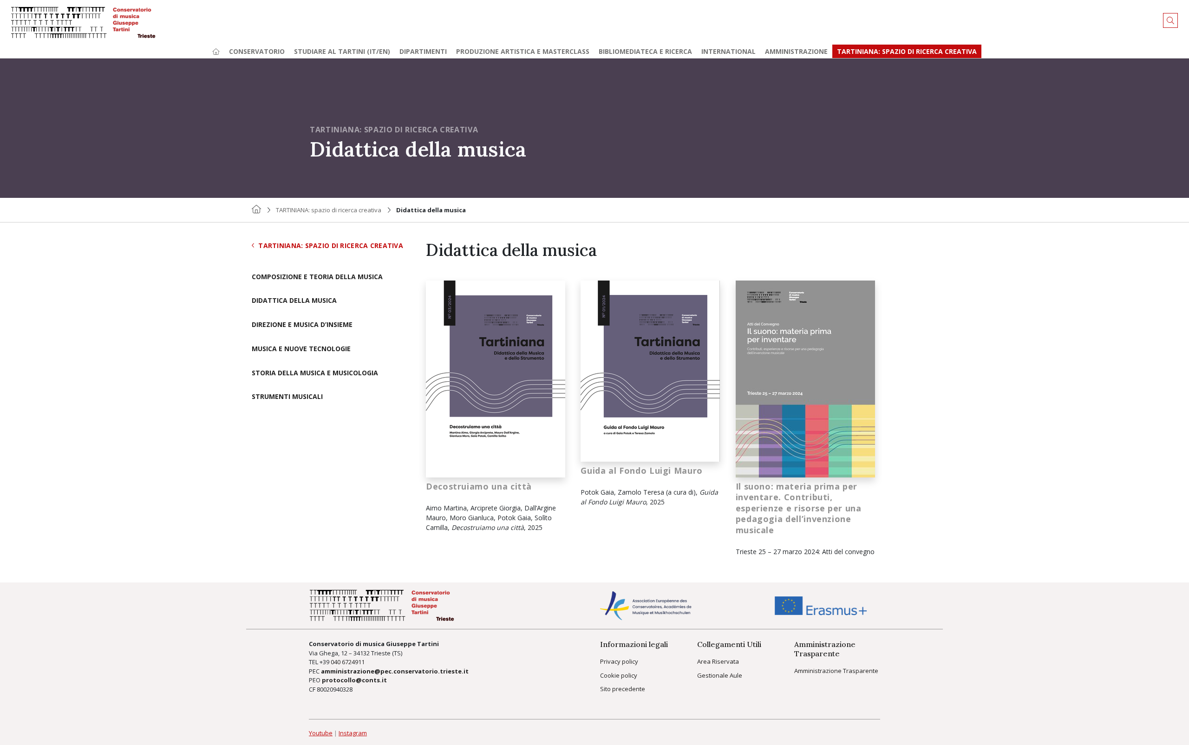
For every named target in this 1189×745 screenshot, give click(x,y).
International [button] (728, 51)
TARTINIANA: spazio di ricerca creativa (907, 51)
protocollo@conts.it (354, 680)
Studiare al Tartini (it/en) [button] (342, 51)
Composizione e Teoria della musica (317, 277)
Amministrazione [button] (796, 51)
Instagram (353, 733)
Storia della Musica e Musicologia (315, 373)
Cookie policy (618, 675)
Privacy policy (619, 661)
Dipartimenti (423, 51)
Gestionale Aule (719, 675)
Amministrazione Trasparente (836, 671)
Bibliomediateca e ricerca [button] (645, 51)
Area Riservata (718, 661)
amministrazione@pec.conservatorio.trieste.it (395, 671)
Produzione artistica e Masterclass (522, 51)
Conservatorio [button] (257, 51)
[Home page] (216, 51)
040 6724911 (348, 662)
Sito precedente (622, 689)
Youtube (321, 733)
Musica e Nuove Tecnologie (301, 349)
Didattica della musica (294, 301)
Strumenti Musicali (287, 397)
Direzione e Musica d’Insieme (302, 325)
